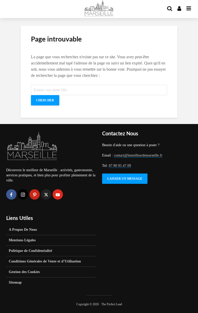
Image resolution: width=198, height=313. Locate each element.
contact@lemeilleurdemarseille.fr (138, 155)
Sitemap (15, 282)
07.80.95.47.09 (120, 166)
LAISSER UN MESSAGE (124, 178)
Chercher (45, 100)
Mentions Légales (22, 240)
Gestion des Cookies (24, 272)
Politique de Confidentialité (30, 251)
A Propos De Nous (23, 230)
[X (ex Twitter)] (46, 194)
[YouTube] (58, 194)
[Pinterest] (34, 194)
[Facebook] (11, 194)
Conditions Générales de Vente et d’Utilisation (45, 261)
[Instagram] (23, 194)
